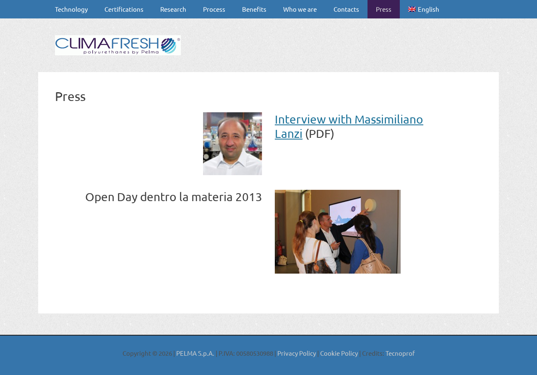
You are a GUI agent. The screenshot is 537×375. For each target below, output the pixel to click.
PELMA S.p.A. (196, 353)
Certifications (123, 9)
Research (173, 9)
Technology (71, 9)
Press (383, 9)
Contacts (346, 9)
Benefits (254, 9)
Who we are (300, 9)
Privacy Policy (296, 353)
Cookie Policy (338, 353)
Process (214, 9)
